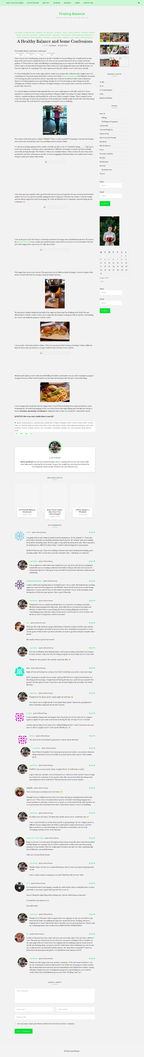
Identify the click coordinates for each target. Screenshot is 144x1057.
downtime (49, 423)
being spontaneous (25, 423)
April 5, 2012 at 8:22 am (39, 532)
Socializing (57, 37)
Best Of (46, 3)
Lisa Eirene (52, 45)
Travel (102, 174)
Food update (74, 32)
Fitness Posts (104, 134)
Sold (101, 94)
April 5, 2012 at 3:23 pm (49, 748)
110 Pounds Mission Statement (27, 511)
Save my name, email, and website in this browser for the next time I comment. (45, 1024)
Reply (91, 532)
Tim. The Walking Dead (76, 428)
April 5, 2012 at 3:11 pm (42, 736)
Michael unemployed (69, 76)
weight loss (68, 37)
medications (33, 425)
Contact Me (88, 3)
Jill (27, 934)
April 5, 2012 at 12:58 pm (38, 668)
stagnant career (60, 428)
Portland (66, 35)
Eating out (48, 32)
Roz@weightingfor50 (34, 581)
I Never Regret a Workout (82, 511)
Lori (27, 623)
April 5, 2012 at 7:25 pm (41, 788)
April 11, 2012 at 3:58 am (37, 934)
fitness (58, 32)
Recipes (102, 158)
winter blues (86, 37)
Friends (85, 32)
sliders (31, 428)
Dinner (39, 32)
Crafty (102, 82)
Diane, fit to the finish (34, 838)
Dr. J (28, 883)
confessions (39, 423)
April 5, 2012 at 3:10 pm (40, 713)
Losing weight (45, 35)
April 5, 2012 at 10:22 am (46, 648)
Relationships (23, 37)
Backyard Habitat (106, 98)
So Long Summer (106, 90)
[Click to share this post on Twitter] (21, 433)
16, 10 (102, 86)
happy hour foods (74, 423)
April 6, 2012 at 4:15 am (51, 838)
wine (77, 37)
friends (63, 423)
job (16, 425)
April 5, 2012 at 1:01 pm (46, 693)
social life (39, 428)
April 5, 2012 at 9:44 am (46, 600)
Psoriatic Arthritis (106, 154)
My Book (57, 3)
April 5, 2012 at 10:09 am (38, 623)
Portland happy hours (57, 425)
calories (19, 32)
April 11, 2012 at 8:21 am (46, 958)
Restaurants (36, 37)
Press (77, 3)
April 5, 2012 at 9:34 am (50, 581)
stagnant (48, 428)
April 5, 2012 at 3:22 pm (46, 765)
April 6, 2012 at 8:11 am (45, 863)
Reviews (67, 3)
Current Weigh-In (106, 130)
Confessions (29, 32)
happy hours (88, 423)
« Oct (101, 281)
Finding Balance (72, 14)
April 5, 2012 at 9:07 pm (46, 813)
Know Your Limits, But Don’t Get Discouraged (55, 512)
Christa (29, 713)
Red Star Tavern (23, 242)
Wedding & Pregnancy (110, 122)
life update (23, 425)
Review (47, 37)
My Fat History (33, 3)
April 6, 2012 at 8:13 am (46, 914)
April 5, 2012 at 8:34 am (46, 561)
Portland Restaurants (82, 35)
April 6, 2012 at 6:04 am (38, 883)
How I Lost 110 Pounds (14, 3)
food (65, 32)
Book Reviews (107, 170)
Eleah (28, 532)
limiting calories (30, 35)
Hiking (104, 118)
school (24, 428)
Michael (56, 35)
